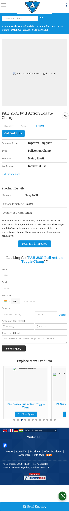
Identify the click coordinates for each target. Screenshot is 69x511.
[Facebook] (5, 445)
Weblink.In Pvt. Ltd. (40, 467)
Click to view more (11, 174)
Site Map (39, 455)
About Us (21, 451)
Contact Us (24, 455)
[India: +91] (6, 301)
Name (4, 269)
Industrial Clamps (31, 26)
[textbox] (20, 18)
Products (15, 26)
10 (47, 420)
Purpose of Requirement (13, 321)
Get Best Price (13, 133)
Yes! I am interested (34, 243)
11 (51, 420)
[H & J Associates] (32, 7)
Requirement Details (11, 333)
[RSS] (49, 455)
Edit (41, 126)
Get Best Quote (26, 414)
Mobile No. (7, 295)
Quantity (6, 308)
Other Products (53, 451)
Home (5, 26)
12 (55, 420)
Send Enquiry (36, 506)
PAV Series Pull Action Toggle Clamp (26, 406)
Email (4, 282)
